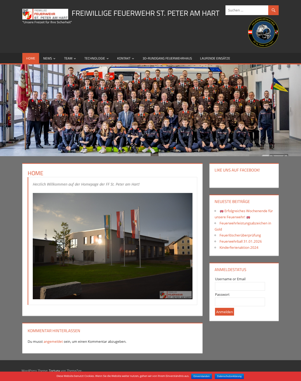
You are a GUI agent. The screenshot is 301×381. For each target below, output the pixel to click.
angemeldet (53, 341)
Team (68, 58)
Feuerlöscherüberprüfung (240, 235)
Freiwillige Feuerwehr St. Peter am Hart (146, 13)
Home (30, 58)
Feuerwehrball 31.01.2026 (241, 241)
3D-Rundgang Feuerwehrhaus (167, 58)
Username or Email (230, 279)
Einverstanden (202, 376)
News (47, 58)
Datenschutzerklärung (229, 376)
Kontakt (123, 58)
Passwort (222, 294)
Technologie (94, 58)
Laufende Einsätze (215, 58)
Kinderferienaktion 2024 (239, 247)
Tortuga (54, 371)
